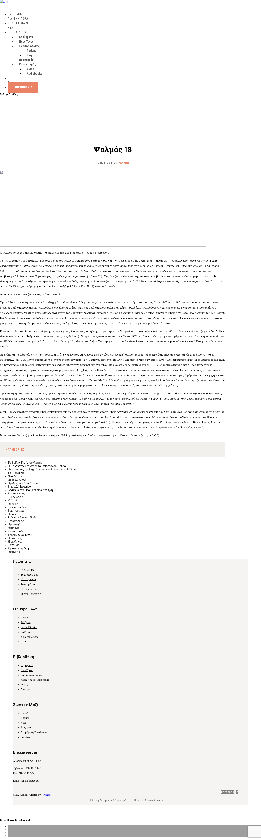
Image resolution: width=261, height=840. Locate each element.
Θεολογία (13, 527)
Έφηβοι (25, 718)
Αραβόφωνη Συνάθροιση (34, 732)
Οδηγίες (13, 503)
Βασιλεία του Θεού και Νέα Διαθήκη (30, 490)
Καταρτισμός (16, 520)
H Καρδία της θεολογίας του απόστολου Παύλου (37, 466)
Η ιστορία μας (28, 579)
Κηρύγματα (26, 37)
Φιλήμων (25, 622)
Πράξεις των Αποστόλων (23, 483)
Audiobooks (34, 73)
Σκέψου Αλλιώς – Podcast (24, 517)
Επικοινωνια (22, 87)
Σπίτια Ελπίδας (29, 627)
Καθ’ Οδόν (26, 632)
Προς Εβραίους (17, 479)
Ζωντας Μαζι (18, 23)
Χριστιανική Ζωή (18, 548)
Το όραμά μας (28, 584)
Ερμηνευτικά (16, 510)
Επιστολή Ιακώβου (19, 486)
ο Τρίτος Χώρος (29, 636)
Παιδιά (12, 514)
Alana (24, 641)
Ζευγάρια (26, 727)
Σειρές (24, 684)
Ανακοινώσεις (16, 493)
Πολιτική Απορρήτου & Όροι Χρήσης (110, 800)
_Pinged (46, 794)
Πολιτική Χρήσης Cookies (148, 800)
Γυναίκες (25, 737)
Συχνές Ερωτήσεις (31, 594)
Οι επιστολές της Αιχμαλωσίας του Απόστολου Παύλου (42, 469)
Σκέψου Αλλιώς (29, 46)
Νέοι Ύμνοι (26, 41)
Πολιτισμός (15, 538)
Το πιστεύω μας (29, 574)
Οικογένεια (14, 551)
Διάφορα (25, 689)
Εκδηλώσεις (15, 496)
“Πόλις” (25, 617)
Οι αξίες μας (27, 569)
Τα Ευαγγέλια (16, 472)
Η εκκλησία (15, 541)
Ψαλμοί (123, 162)
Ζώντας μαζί (15, 531)
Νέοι (23, 722)
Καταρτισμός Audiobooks (35, 679)
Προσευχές (26, 60)
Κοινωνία (13, 545)
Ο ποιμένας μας (29, 589)
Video (30, 69)
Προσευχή (14, 524)
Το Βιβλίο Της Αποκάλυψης (25, 462)
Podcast (32, 50)
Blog (30, 55)
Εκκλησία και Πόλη (20, 534)
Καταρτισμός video (31, 675)
